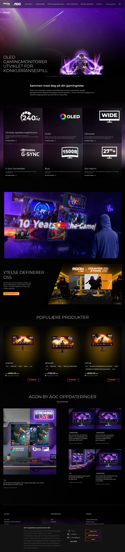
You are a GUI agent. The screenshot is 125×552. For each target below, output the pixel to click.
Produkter (28, 4)
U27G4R (88, 363)
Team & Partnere (72, 4)
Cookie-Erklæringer (92, 519)
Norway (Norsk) (110, 4)
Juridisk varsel (90, 522)
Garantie (53, 522)
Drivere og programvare (56, 4)
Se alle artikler (62, 401)
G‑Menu (99, 4)
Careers (6, 524)
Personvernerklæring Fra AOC (95, 524)
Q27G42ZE (49, 363)
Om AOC (6, 519)
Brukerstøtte (40, 4)
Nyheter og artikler (87, 4)
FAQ (52, 519)
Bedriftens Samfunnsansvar (12, 522)
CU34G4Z (9, 363)
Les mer (73, 541)
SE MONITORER (10, 140)
